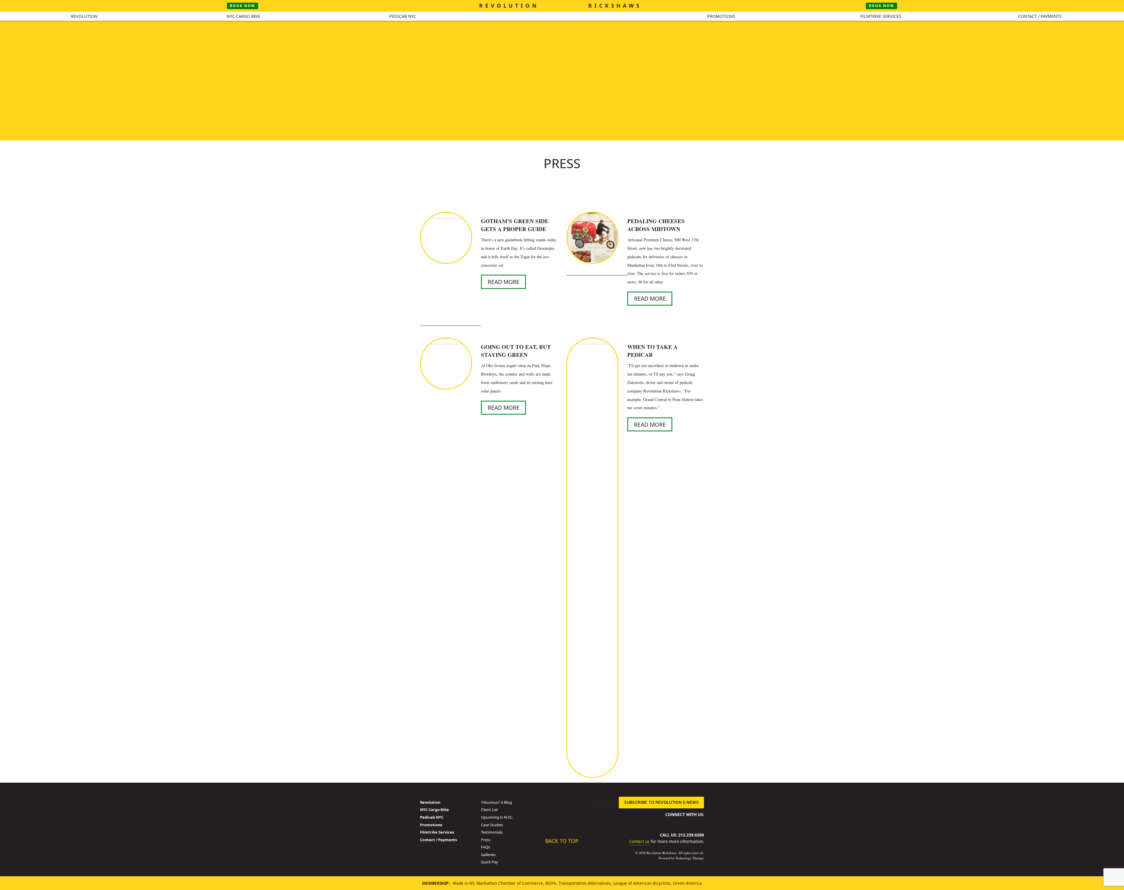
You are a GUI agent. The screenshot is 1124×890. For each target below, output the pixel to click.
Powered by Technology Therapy (681, 858)
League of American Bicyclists (642, 883)
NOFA (550, 883)
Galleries (488, 854)
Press (485, 839)
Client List (489, 809)
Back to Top (561, 840)
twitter (670, 821)
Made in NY (463, 883)
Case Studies (492, 824)
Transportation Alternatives (584, 883)
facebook (660, 821)
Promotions (721, 16)
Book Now (242, 5)
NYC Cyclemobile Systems (562, 27)
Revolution (84, 16)
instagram (700, 821)
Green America (687, 883)
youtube (690, 821)
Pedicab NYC (402, 16)
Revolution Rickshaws (562, 812)
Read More (504, 282)
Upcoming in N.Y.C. (497, 817)
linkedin (680, 821)
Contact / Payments (1040, 16)
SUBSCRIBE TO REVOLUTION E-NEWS (661, 802)
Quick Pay (489, 862)
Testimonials (492, 832)
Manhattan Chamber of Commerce (510, 883)
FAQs (485, 847)
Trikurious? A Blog (496, 802)
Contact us (639, 841)
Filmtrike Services (880, 16)
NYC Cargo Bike (243, 16)
